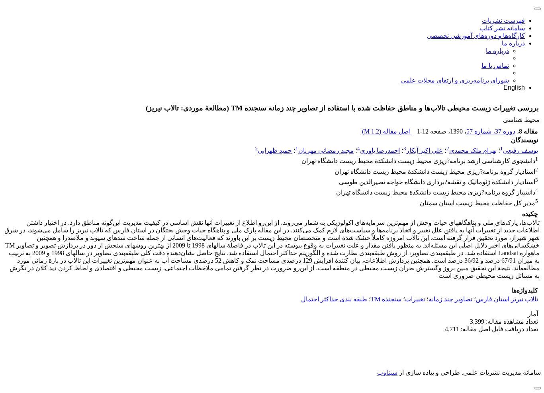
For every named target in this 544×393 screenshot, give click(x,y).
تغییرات (415, 299)
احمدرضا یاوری (380, 150)
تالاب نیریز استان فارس (507, 299)
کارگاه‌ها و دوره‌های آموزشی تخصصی (476, 35)
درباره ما (513, 43)
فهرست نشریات (503, 20)
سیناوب (387, 372)
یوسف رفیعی (520, 150)
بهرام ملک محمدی (473, 150)
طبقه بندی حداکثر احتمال (334, 299)
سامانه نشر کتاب (502, 28)
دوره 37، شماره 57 (490, 131)
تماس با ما (495, 65)
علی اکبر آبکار (424, 150)
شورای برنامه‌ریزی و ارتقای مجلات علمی (455, 80)
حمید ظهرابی (275, 150)
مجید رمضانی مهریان (326, 150)
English (514, 87)
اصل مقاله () (387, 131)
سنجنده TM (386, 299)
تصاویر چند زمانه (450, 299)
